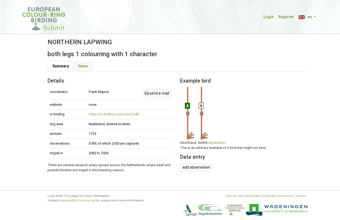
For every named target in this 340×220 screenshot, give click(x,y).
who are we (234, 196)
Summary (60, 66)
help (67, 196)
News (83, 66)
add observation (196, 167)
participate (252, 196)
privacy (301, 196)
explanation (217, 143)
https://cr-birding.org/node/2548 (114, 114)
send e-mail (158, 93)
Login (269, 17)
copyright (269, 196)
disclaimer (286, 196)
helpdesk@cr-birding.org (77, 200)
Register (286, 17)
